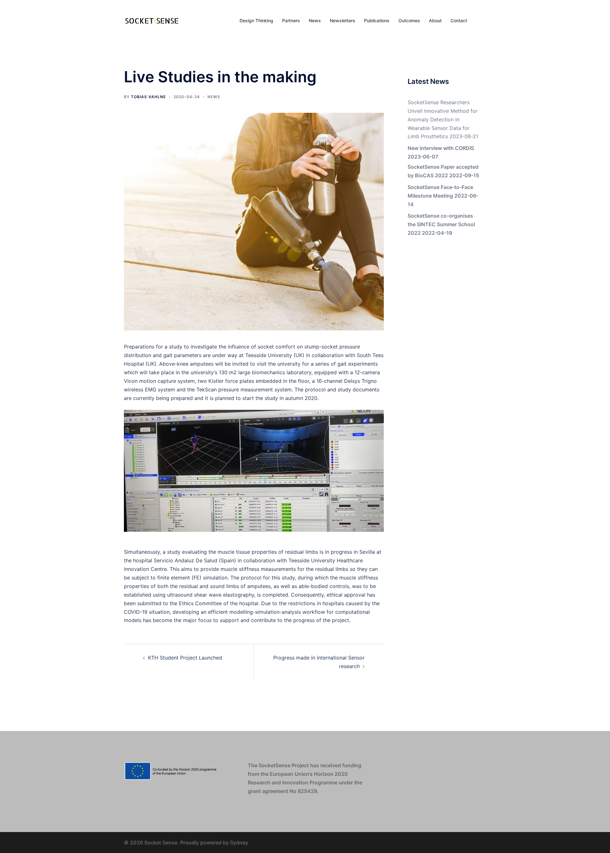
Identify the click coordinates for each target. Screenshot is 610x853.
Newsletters (342, 20)
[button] (483, 20)
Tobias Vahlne (148, 96)
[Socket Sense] (152, 20)
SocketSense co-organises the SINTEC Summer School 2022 (441, 224)
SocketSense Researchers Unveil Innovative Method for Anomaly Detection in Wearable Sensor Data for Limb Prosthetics (443, 119)
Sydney (239, 842)
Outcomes (409, 20)
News (315, 20)
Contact (459, 20)
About (435, 20)
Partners (291, 20)
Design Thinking (256, 20)
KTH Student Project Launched (185, 657)
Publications (377, 20)
